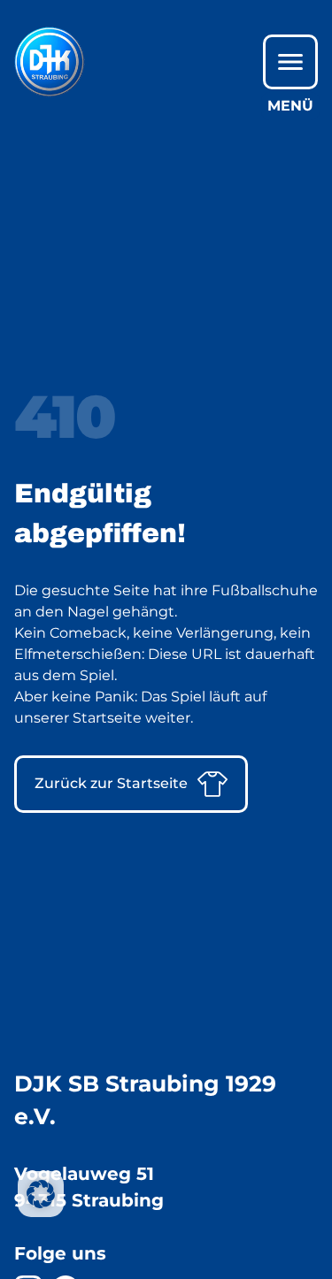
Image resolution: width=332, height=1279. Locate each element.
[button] (41, 1194)
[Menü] (290, 61)
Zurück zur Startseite (111, 783)
